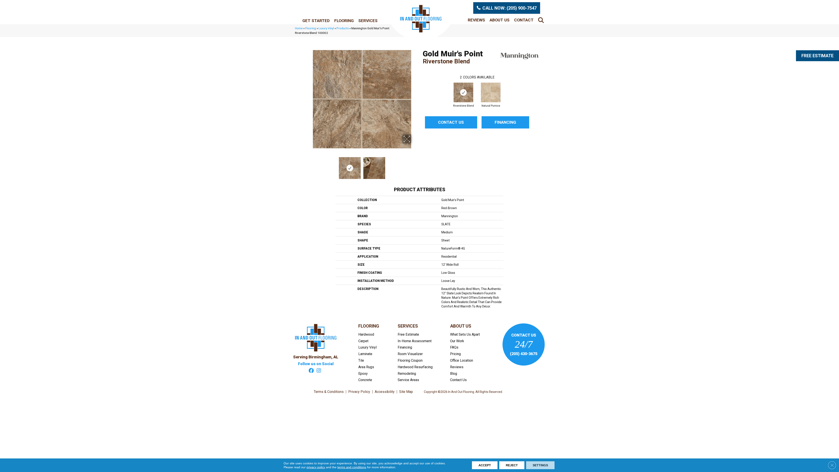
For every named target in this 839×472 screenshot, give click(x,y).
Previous (310, 166)
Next (414, 166)
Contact (524, 20)
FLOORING (368, 326)
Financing (505, 122)
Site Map (406, 392)
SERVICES (408, 326)
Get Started (316, 20)
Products (342, 28)
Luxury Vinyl (326, 28)
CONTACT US (523, 335)
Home (299, 28)
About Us (500, 20)
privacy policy (316, 467)
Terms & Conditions (329, 392)
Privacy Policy (359, 392)
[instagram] (319, 371)
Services (368, 20)
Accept (484, 465)
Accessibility (385, 392)
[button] (542, 20)
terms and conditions (351, 467)
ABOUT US (460, 326)
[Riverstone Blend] (463, 92)
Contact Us (451, 122)
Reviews (476, 20)
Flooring (344, 20)
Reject (512, 465)
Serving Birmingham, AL (315, 357)
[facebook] (311, 371)
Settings (540, 465)
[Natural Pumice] (491, 92)
